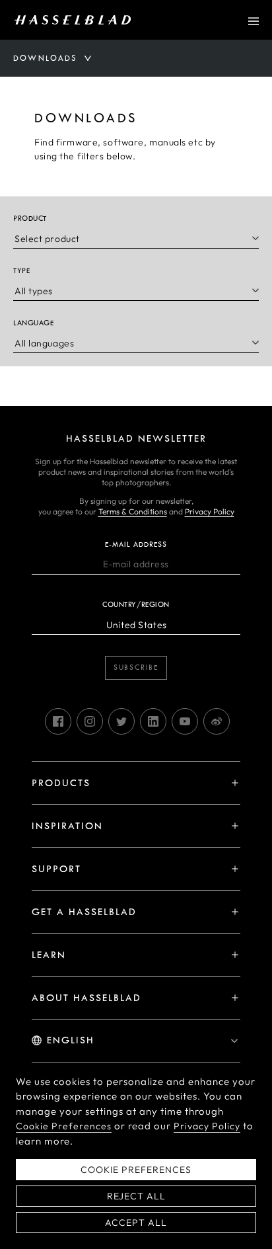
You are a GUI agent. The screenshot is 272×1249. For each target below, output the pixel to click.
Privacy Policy (209, 511)
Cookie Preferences (64, 1126)
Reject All (136, 1196)
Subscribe (136, 667)
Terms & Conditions (132, 511)
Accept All (136, 1223)
